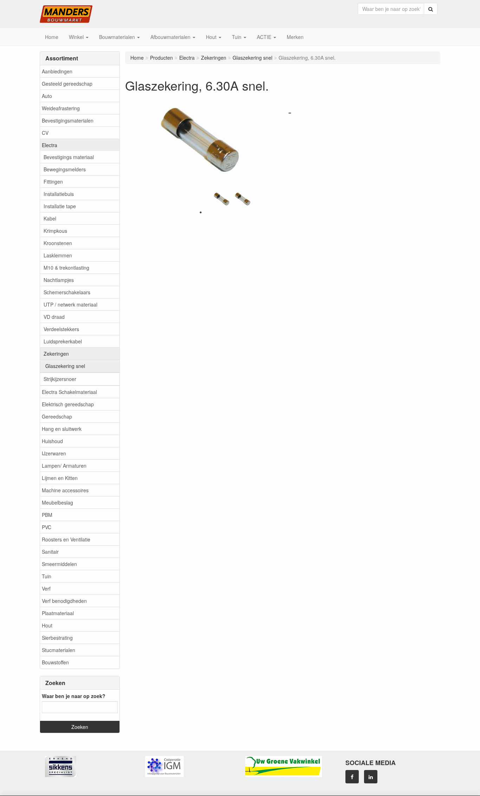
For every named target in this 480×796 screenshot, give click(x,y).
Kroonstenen (58, 242)
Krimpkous (55, 230)
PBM (47, 514)
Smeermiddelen (59, 563)
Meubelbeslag (57, 502)
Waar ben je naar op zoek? (73, 695)
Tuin (46, 576)
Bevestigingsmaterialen (67, 120)
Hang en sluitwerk (62, 428)
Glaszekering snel (65, 365)
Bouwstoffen (55, 662)
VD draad (54, 316)
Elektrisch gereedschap (68, 404)
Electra (49, 145)
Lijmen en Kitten (60, 477)
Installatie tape (60, 206)
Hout (47, 625)
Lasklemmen (58, 255)
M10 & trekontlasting (66, 267)
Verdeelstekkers (61, 329)
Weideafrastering (61, 108)
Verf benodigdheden (64, 600)
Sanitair (50, 551)
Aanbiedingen (57, 71)
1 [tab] (200, 212)
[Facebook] (352, 776)
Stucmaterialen (58, 649)
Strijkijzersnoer (60, 378)
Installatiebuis (59, 193)
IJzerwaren (54, 453)
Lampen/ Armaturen (64, 465)
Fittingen (53, 181)
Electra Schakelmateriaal (69, 391)
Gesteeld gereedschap (67, 83)
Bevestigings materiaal (69, 156)
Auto (47, 95)
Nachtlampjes (59, 279)
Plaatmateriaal (58, 613)
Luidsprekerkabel (63, 341)
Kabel (50, 218)
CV (45, 132)
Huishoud (52, 441)
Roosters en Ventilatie (66, 539)
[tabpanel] (222, 199)
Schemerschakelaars (67, 292)
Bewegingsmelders (65, 169)
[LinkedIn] (370, 776)
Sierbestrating (57, 637)
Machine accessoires (65, 490)
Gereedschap (57, 416)
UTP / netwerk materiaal (70, 304)
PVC (46, 527)
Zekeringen (56, 353)
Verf (46, 588)
